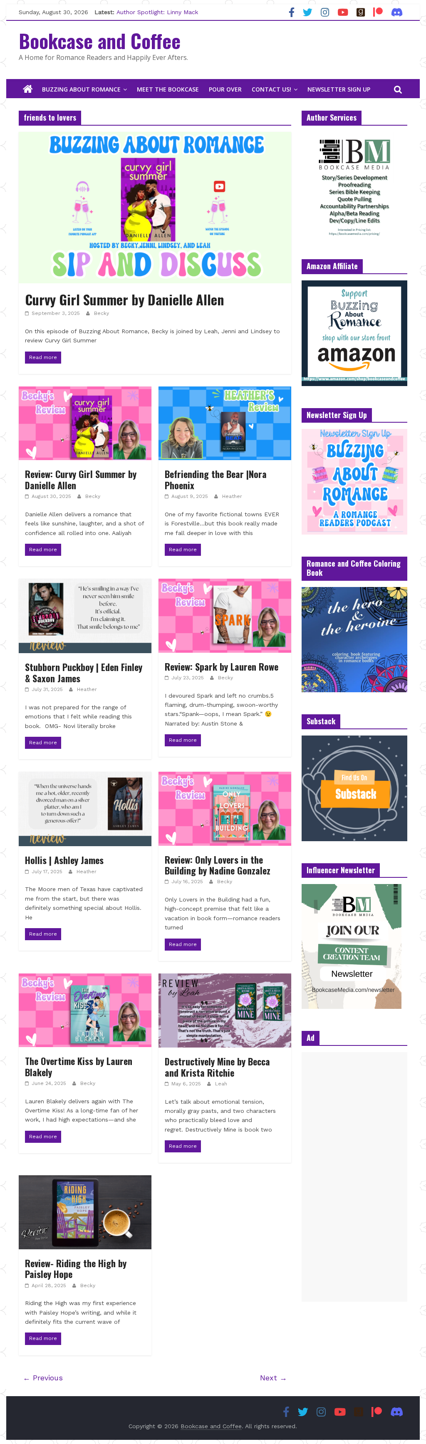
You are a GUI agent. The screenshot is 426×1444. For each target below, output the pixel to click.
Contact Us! (271, 89)
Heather (232, 496)
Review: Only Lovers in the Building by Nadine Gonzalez (219, 865)
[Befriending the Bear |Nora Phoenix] (225, 392)
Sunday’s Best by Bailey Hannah (161, 12)
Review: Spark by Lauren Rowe (221, 666)
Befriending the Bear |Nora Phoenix (216, 479)
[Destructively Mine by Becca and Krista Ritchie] (225, 979)
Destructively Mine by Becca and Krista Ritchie (217, 1067)
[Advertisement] (354, 1177)
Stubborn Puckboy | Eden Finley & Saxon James (83, 672)
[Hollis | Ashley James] (85, 777)
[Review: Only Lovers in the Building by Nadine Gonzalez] (225, 777)
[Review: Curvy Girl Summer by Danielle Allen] (85, 392)
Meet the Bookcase (168, 89)
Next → (273, 1377)
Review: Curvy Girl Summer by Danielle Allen (80, 479)
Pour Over (225, 89)
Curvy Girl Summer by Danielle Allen (124, 299)
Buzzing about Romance (81, 89)
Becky (101, 313)
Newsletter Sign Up (338, 89)
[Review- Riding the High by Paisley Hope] (85, 1180)
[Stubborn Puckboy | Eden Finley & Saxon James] (85, 584)
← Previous (43, 1377)
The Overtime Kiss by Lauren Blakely (78, 1066)
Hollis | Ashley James (64, 860)
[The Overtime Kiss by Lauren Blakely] (85, 979)
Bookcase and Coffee (100, 40)
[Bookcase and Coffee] (28, 89)
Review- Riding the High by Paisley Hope (75, 1268)
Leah (221, 1084)
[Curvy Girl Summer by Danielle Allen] (155, 137)
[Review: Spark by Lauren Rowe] (225, 584)
